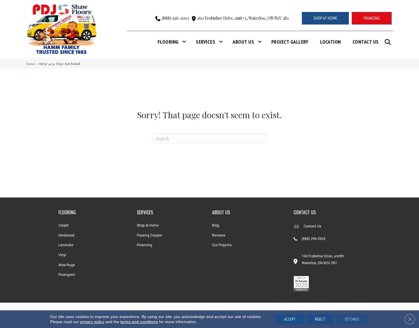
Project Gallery (289, 41)
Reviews (218, 235)
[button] (389, 42)
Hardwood (66, 235)
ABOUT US (221, 212)
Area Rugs (66, 265)
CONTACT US (305, 212)
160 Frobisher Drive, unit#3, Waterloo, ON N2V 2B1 (243, 18)
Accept (290, 319)
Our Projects (222, 245)
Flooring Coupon (149, 235)
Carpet (63, 225)
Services (205, 41)
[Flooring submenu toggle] (184, 42)
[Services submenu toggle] (221, 42)
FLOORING (67, 212)
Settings (352, 319)
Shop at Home (148, 225)
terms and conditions (139, 321)
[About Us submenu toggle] (259, 42)
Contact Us (366, 41)
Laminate (65, 245)
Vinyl (62, 255)
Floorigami (66, 275)
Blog (215, 225)
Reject (320, 319)
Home (31, 63)
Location (330, 41)
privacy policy (92, 321)
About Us (243, 41)
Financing (144, 245)
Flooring (168, 41)
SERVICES (145, 212)
